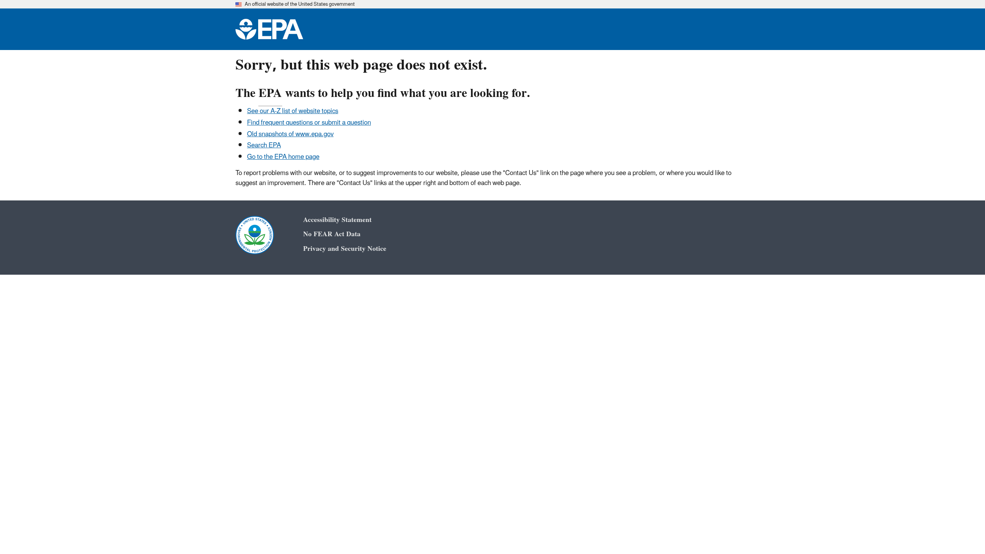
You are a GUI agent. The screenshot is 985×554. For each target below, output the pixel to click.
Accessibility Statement (337, 220)
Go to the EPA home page (283, 157)
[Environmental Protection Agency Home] (269, 29)
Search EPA (264, 145)
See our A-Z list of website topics (292, 111)
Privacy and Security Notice (344, 249)
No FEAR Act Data (332, 234)
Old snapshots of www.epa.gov (290, 134)
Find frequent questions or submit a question (309, 123)
